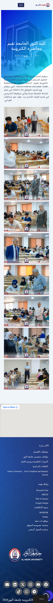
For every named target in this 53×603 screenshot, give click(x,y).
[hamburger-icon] (21, 5)
